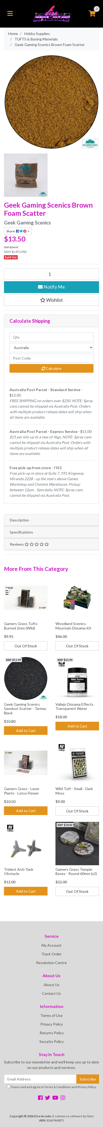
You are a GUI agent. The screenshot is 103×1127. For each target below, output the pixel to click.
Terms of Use (51, 1015)
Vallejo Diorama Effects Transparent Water (74, 706)
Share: (11, 231)
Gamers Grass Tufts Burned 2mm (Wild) (21, 625)
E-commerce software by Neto (72, 1116)
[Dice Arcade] (51, 13)
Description (19, 520)
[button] (51, 300)
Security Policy (51, 1041)
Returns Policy (52, 1033)
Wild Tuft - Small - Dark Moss (74, 790)
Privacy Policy (51, 1024)
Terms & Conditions (57, 1087)
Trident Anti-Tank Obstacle (18, 871)
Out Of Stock (26, 646)
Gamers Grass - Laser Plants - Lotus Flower (21, 790)
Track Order (51, 954)
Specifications (21, 532)
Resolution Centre (51, 962)
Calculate (53, 368)
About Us (51, 984)
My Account (51, 945)
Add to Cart (26, 730)
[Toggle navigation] (10, 13)
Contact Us (51, 993)
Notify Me (54, 287)
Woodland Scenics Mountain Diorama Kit (73, 625)
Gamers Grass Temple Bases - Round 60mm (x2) (76, 871)
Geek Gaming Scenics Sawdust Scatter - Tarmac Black (25, 708)
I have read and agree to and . (53, 1087)
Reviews (17, 544)
